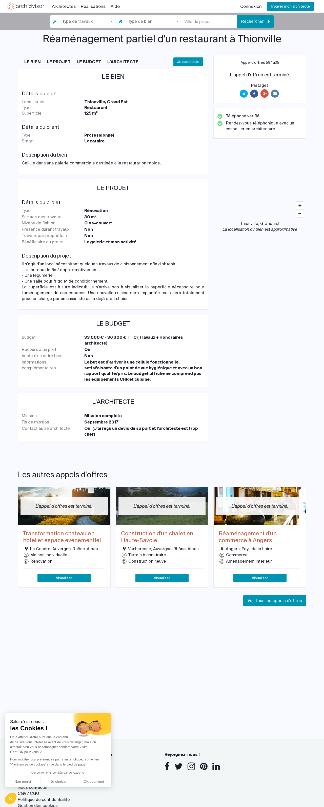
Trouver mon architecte (290, 6)
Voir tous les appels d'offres (275, 600)
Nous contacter (33, 787)
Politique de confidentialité (44, 799)
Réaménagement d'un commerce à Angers (248, 537)
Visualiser (64, 578)
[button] (11, 798)
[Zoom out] (300, 213)
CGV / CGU (28, 793)
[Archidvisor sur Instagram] (191, 766)
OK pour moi (94, 781)
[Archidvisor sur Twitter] (178, 766)
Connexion (251, 6)
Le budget (89, 62)
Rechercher (253, 21)
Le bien (32, 62)
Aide (115, 6)
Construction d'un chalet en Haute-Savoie (157, 537)
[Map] (259, 182)
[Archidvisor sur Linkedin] (216, 766)
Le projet (59, 62)
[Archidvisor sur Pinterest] (204, 766)
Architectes (64, 6)
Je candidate (188, 61)
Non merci (22, 781)
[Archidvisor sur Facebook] (167, 766)
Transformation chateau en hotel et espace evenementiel (62, 537)
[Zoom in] (300, 205)
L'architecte (122, 62)
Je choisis (58, 781)
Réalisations (93, 6)
